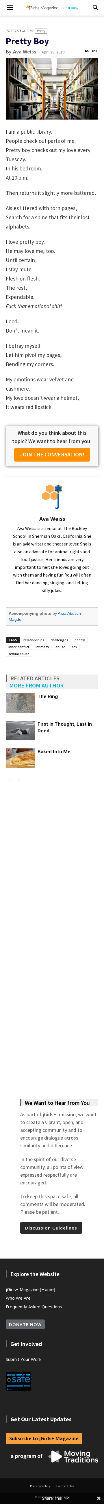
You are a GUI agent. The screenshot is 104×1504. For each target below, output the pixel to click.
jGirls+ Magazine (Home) (30, 1289)
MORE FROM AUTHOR (36, 685)
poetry (80, 640)
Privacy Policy (40, 1486)
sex (74, 647)
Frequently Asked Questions (34, 1306)
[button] (10, 8)
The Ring (48, 696)
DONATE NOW (25, 1324)
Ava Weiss (24, 52)
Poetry (41, 31)
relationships (33, 640)
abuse (60, 647)
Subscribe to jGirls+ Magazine (44, 1438)
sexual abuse (18, 654)
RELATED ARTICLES (35, 678)
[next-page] (18, 780)
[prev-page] (9, 780)
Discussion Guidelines (51, 1228)
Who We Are (18, 1298)
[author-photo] (52, 510)
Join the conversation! (52, 454)
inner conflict (18, 647)
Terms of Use (65, 1486)
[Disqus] (52, 865)
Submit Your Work (23, 1359)
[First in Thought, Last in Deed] (20, 731)
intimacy (42, 647)
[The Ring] (20, 703)
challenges (59, 640)
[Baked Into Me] (20, 758)
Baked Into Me (54, 751)
